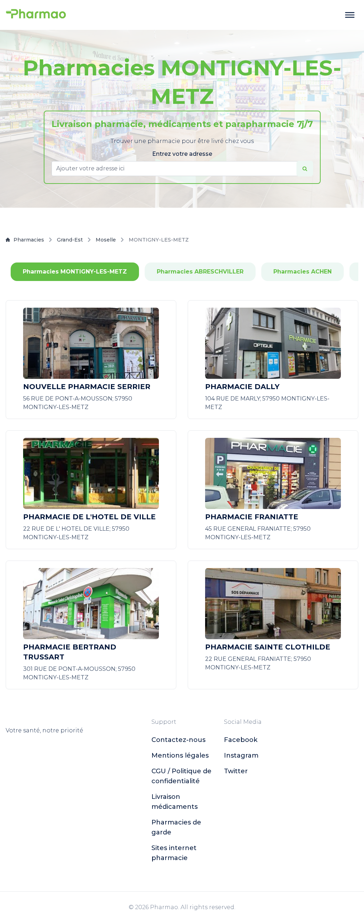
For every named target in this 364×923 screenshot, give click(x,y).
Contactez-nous (178, 740)
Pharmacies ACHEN (302, 271)
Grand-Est (70, 240)
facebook (240, 740)
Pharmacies (29, 240)
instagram (241, 755)
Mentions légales (180, 755)
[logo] (36, 15)
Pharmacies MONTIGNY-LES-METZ (75, 271)
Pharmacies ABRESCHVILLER (200, 271)
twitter (236, 771)
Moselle (106, 240)
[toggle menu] (349, 15)
